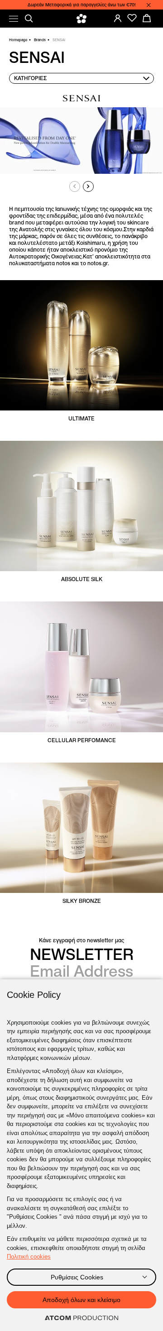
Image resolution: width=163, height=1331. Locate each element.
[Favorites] (132, 18)
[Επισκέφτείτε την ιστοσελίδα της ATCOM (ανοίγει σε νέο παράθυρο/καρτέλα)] (81, 1318)
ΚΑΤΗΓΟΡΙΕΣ (30, 78)
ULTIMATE (81, 418)
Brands (40, 40)
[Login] (117, 18)
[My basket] (146, 18)
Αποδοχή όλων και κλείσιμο (81, 1299)
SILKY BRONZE (81, 900)
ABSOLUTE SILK (81, 579)
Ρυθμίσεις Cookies (77, 1277)
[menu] (13, 19)
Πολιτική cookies (29, 1256)
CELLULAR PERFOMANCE (82, 740)
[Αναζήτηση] (29, 19)
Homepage (18, 40)
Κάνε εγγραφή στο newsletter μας (81, 940)
